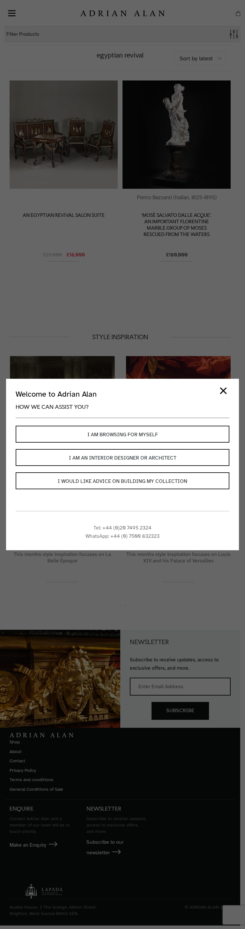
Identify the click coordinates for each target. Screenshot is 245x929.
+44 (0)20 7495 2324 (127, 528)
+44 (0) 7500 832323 (135, 536)
